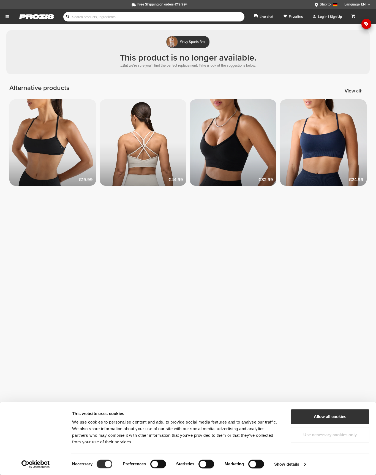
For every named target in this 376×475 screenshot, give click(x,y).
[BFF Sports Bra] (235, 144)
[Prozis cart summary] (353, 16)
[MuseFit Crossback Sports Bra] (54, 144)
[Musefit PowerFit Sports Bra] (145, 144)
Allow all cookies (330, 416)
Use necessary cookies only (330, 434)
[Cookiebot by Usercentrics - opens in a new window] (36, 464)
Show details (286, 464)
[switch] (158, 464)
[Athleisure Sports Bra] (325, 144)
